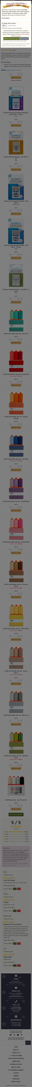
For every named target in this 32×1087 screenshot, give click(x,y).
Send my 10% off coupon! (12, 38)
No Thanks (25, 38)
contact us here (10, 45)
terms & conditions (24, 34)
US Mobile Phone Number (9, 23)
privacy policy (16, 36)
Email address (5, 18)
